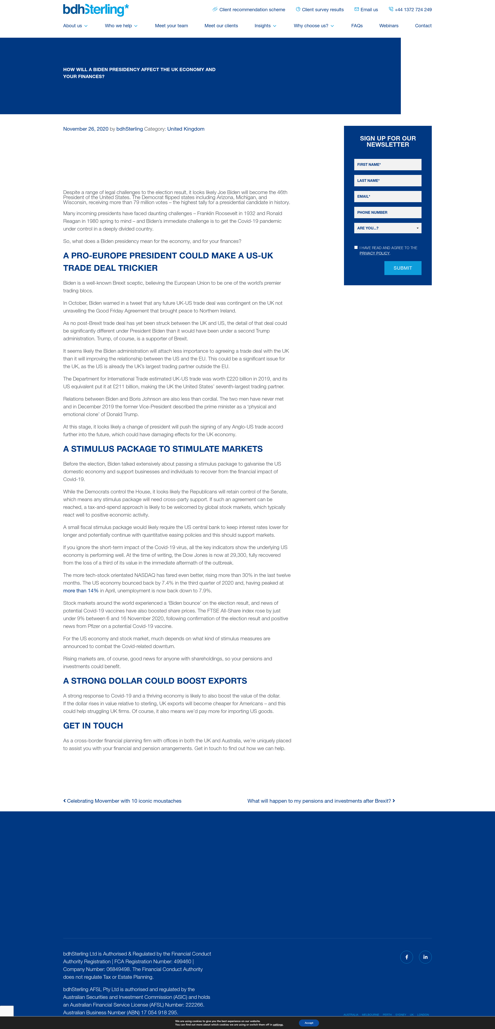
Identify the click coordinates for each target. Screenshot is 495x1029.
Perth (387, 1015)
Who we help (118, 26)
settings (278, 1024)
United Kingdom (186, 129)
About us (72, 26)
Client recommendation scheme (252, 10)
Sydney (400, 1015)
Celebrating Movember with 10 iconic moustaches (123, 801)
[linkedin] (425, 957)
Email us (369, 10)
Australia (351, 1015)
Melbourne (370, 1015)
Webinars (389, 26)
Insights (263, 26)
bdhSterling (129, 129)
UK (412, 1015)
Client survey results (323, 10)
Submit (403, 268)
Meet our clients (221, 26)
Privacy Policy (375, 254)
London (423, 1015)
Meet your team (171, 26)
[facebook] (406, 957)
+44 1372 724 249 (413, 10)
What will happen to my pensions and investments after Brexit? (320, 801)
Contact (423, 26)
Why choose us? (311, 26)
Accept (309, 1023)
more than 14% (81, 591)
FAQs (357, 26)
